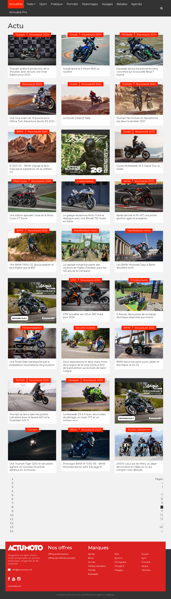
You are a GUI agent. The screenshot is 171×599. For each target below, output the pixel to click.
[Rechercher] (161, 8)
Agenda (136, 4)
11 (162, 511)
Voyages (107, 4)
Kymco (118, 558)
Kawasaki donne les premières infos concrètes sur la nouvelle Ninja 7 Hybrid (137, 71)
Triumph (145, 562)
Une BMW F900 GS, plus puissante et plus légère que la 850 (32, 266)
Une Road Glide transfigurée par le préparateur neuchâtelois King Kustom (32, 363)
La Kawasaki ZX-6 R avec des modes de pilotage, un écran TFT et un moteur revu (84, 417)
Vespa (144, 566)
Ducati (91, 562)
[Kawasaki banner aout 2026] (33, 302)
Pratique (57, 4)
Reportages (90, 4)
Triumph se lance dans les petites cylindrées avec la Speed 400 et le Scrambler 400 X (29, 417)
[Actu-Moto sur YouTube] (14, 579)
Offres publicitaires (58, 554)
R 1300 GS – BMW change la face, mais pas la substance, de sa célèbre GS (31, 168)
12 (161, 515)
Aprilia (91, 554)
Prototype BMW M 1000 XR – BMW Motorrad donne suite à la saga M (84, 465)
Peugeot (119, 566)
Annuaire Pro (18, 12)
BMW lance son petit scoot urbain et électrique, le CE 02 (137, 363)
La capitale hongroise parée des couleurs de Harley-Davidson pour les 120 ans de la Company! (84, 267)
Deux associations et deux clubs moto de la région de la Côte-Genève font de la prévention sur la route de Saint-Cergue (85, 366)
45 (161, 527)
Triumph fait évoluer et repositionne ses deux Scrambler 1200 (137, 120)
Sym (143, 558)
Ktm (117, 554)
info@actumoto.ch (22, 569)
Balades (122, 4)
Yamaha (145, 570)
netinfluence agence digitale (97, 594)
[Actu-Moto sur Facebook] (9, 579)
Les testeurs (14, 586)
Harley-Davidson (97, 566)
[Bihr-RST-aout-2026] (86, 154)
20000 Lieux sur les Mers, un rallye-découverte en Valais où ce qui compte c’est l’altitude (136, 466)
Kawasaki (93, 574)
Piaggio (119, 570)
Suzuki (144, 554)
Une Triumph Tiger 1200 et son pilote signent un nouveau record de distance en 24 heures (31, 466)
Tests (30, 4)
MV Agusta (120, 562)
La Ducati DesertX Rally (77, 118)
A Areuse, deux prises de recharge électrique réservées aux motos (136, 316)
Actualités (16, 4)
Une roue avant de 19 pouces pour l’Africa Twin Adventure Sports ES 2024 (32, 120)
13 (161, 519)
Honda (91, 570)
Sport (43, 4)
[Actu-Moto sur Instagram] (19, 579)
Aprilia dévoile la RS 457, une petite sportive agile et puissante (136, 217)
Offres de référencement (61, 558)
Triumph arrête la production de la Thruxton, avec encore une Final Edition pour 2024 (29, 71)
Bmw (91, 558)
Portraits (72, 4)
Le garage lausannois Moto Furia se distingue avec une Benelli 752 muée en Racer (84, 218)
